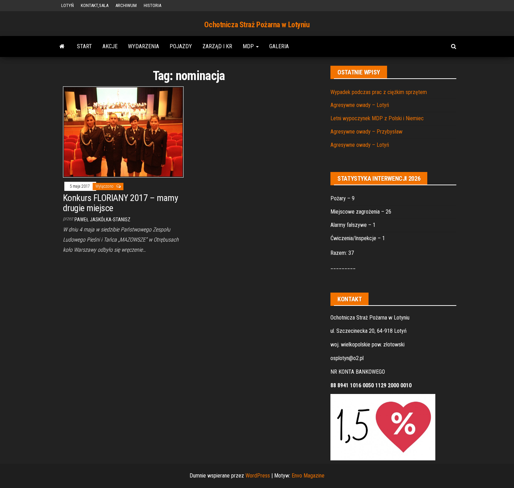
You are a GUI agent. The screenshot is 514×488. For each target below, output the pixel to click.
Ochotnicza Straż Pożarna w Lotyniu (256, 24)
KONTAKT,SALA (94, 5)
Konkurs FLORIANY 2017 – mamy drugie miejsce (120, 203)
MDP (249, 46)
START (84, 46)
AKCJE (109, 46)
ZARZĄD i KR (217, 46)
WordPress (257, 475)
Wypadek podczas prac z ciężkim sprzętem (378, 92)
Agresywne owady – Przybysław (366, 131)
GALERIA (279, 46)
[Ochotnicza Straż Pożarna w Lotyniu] (62, 46)
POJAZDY (181, 46)
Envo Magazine (308, 475)
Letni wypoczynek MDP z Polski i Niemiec (377, 118)
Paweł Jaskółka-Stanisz (102, 219)
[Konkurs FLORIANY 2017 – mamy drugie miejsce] (123, 131)
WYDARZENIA (143, 46)
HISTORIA (152, 5)
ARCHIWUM (126, 5)
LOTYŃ (67, 5)
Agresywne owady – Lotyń (359, 105)
